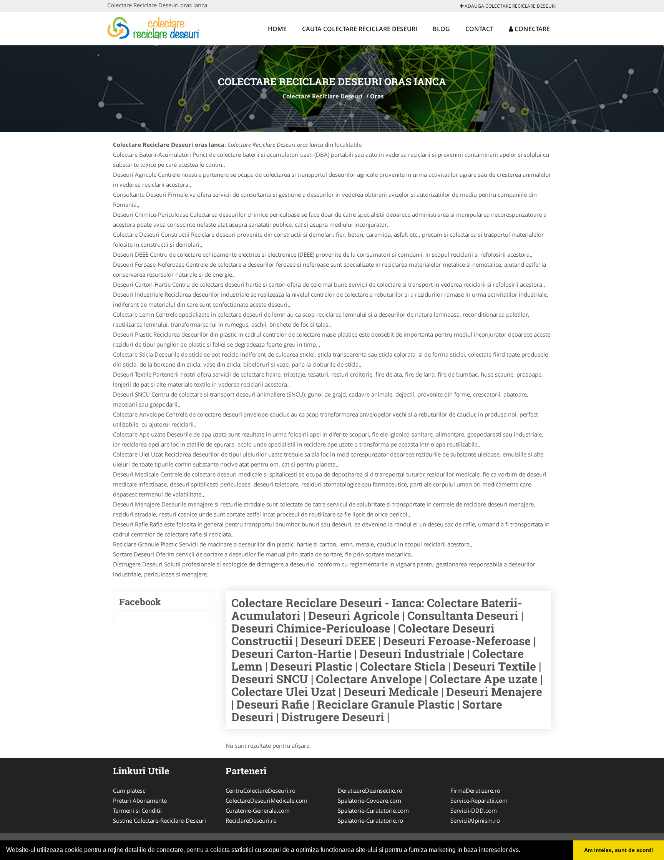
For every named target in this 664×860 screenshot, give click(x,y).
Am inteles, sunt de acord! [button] (618, 850)
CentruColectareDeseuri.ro (260, 790)
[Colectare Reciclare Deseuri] (157, 28)
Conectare (531, 29)
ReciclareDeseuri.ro (251, 820)
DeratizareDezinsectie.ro (370, 790)
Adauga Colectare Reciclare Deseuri (509, 6)
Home (277, 29)
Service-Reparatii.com (479, 800)
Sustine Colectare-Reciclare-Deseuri (159, 820)
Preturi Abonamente (140, 800)
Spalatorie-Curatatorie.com (373, 810)
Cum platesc (129, 790)
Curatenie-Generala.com (258, 810)
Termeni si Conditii (137, 810)
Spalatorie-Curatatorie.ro (370, 820)
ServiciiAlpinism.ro (475, 820)
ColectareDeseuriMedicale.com (266, 800)
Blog (441, 29)
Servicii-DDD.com (473, 810)
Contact (479, 29)
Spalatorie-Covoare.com (369, 800)
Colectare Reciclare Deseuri (322, 96)
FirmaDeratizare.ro (475, 790)
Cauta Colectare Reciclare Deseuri (359, 29)
